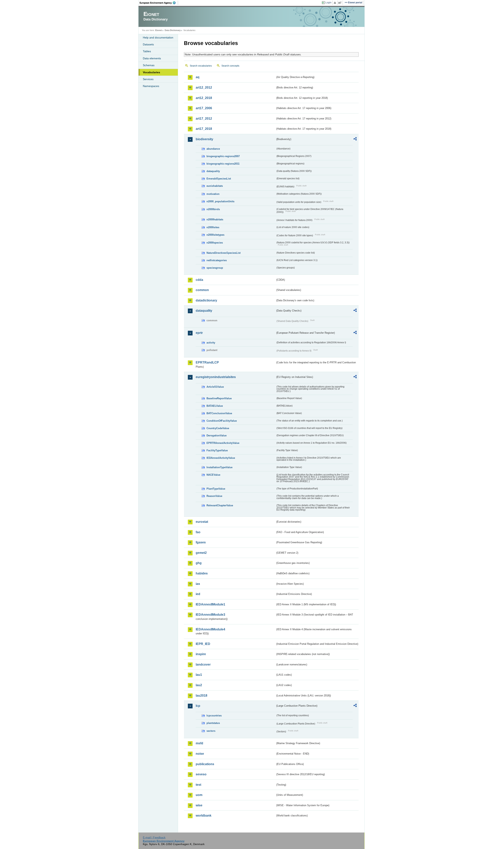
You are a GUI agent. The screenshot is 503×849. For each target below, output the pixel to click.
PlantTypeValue (216, 488)
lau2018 (201, 695)
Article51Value (215, 386)
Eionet (158, 30)
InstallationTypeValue (219, 467)
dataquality (213, 171)
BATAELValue (215, 405)
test (198, 784)
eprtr (199, 332)
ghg (199, 563)
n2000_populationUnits (220, 201)
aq (197, 77)
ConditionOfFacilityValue (222, 420)
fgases (201, 542)
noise (200, 753)
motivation (213, 193)
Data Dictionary (173, 30)
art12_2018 (204, 98)
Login (328, 2)
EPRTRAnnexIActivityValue (223, 442)
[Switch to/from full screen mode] (340, 3)
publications (205, 764)
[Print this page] (335, 3)
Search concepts (230, 66)
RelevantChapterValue (220, 505)
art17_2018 (204, 128)
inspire (201, 654)
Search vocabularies (201, 66)
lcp (198, 705)
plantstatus (213, 723)
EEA (159, 3)
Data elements (152, 58)
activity (211, 342)
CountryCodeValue (218, 428)
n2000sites (213, 227)
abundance (213, 148)
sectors (211, 730)
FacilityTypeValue (217, 450)
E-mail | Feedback (154, 837)
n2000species (215, 242)
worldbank (203, 815)
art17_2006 (204, 108)
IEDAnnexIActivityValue (221, 457)
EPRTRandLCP (207, 362)
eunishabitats (215, 185)
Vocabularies (151, 72)
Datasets (148, 44)
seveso (201, 774)
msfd (199, 743)
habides (202, 573)
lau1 (199, 674)
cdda (199, 279)
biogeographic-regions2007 (223, 156)
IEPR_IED (203, 644)
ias (198, 583)
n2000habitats (215, 219)
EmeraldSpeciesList (219, 178)
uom (199, 795)
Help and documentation (158, 37)
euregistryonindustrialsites (216, 377)
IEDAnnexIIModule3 (210, 614)
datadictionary (206, 300)
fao (198, 532)
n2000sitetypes (215, 234)
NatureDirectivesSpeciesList (223, 252)
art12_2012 (204, 87)
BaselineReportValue (219, 398)
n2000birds (213, 209)
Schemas (148, 65)
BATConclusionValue (219, 413)
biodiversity (204, 139)
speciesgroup (215, 267)
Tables (147, 51)
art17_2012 (204, 118)
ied (198, 594)
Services (148, 79)
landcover (203, 664)
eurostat (202, 521)
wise (199, 805)
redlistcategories (217, 260)
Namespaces (151, 86)
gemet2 (201, 552)
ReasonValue (214, 496)
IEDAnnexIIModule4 (210, 629)
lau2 (199, 685)
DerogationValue (217, 435)
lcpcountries (214, 715)
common (202, 290)
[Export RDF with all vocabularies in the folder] (355, 139)
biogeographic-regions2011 (223, 163)
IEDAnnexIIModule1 (210, 604)
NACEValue (213, 474)
